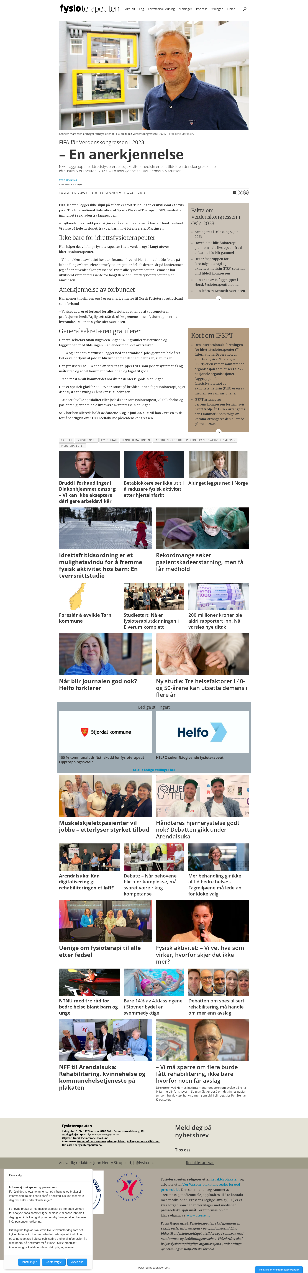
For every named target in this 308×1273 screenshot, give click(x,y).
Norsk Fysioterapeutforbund (90, 1138)
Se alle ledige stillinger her (154, 770)
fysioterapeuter (72, 445)
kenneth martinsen (136, 440)
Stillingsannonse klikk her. (143, 1141)
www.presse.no (199, 1215)
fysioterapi (109, 440)
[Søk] (244, 9)
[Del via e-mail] (246, 192)
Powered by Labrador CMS (154, 1267)
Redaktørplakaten (224, 1179)
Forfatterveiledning (161, 9)
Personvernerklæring (127, 1131)
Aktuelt (130, 9)
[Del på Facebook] (234, 192)
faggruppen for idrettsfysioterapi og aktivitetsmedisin (195, 440)
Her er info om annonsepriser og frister (101, 1141)
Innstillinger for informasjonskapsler (279, 1269)
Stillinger (217, 9)
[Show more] (219, 299)
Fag (141, 9)
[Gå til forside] (89, 8)
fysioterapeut (87, 440)
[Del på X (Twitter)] (240, 192)
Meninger (185, 9)
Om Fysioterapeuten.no (87, 1145)
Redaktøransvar (200, 1162)
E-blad (231, 9)
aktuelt (66, 440)
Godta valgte (54, 1262)
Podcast (201, 9)
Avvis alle (77, 1262)
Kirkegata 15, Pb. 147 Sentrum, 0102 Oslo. (87, 1131)
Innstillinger (29, 1262)
